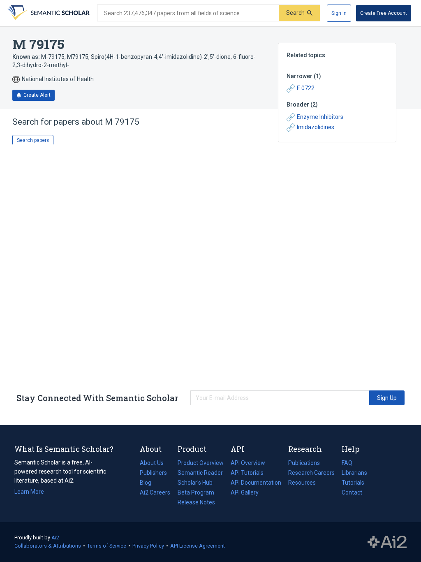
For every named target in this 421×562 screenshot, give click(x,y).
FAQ (347, 463)
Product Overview (201, 463)
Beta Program (196, 492)
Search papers (33, 140)
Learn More (29, 491)
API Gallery (245, 492)
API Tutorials (247, 472)
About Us (152, 463)
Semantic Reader (200, 472)
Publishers (153, 472)
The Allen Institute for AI (387, 542)
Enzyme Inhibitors (320, 117)
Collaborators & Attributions (47, 546)
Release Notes (196, 502)
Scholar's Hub (195, 482)
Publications (304, 464)
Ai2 (55, 537)
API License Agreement (197, 546)
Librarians (354, 472)
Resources (302, 483)
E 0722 (306, 88)
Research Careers (311, 473)
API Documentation (256, 483)
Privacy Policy (148, 546)
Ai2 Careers (155, 493)
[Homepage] (48, 13)
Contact (352, 492)
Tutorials (353, 482)
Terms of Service (106, 546)
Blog (149, 483)
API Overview (248, 463)
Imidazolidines (315, 127)
